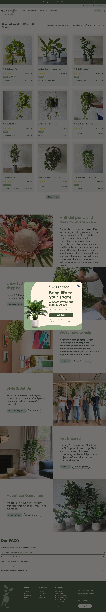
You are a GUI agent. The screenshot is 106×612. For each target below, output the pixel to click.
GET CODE (61, 315)
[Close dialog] (78, 285)
